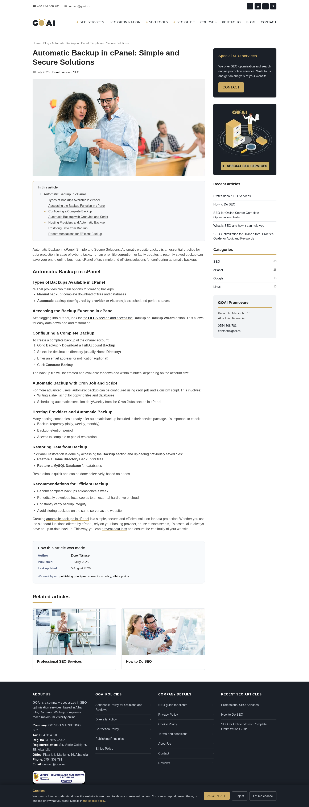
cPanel (218, 270)
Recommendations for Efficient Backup (75, 234)
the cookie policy (94, 800)
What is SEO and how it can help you (238, 225)
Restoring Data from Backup (67, 228)
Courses (208, 22)
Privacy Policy (168, 714)
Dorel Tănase (61, 72)
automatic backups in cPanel (67, 519)
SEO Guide (186, 22)
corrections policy (99, 576)
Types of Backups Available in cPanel (74, 200)
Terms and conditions (173, 734)
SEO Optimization (125, 22)
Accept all (216, 796)
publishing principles (72, 576)
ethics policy (121, 576)
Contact (268, 22)
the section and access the (108, 318)
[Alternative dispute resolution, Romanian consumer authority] (59, 777)
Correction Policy (107, 729)
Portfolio (231, 22)
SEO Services (92, 22)
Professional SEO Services (59, 662)
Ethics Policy (104, 748)
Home (37, 43)
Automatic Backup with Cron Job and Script (78, 217)
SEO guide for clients (172, 705)
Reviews (164, 763)
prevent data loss (114, 529)
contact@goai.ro (229, 331)
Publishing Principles (109, 738)
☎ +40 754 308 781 (46, 6)
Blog (250, 22)
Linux (217, 286)
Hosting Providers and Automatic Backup (76, 222)
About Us (164, 743)
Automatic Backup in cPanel (65, 194)
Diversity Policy (106, 719)
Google (218, 278)
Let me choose (263, 796)
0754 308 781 (227, 325)
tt (265, 6)
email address (61, 358)
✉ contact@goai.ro (77, 6)
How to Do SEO (139, 662)
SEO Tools (158, 22)
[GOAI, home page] (44, 22)
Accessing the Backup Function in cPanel (76, 205)
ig (258, 6)
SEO (76, 72)
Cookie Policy (167, 724)
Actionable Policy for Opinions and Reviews (118, 707)
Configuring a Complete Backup (70, 211)
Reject (239, 796)
